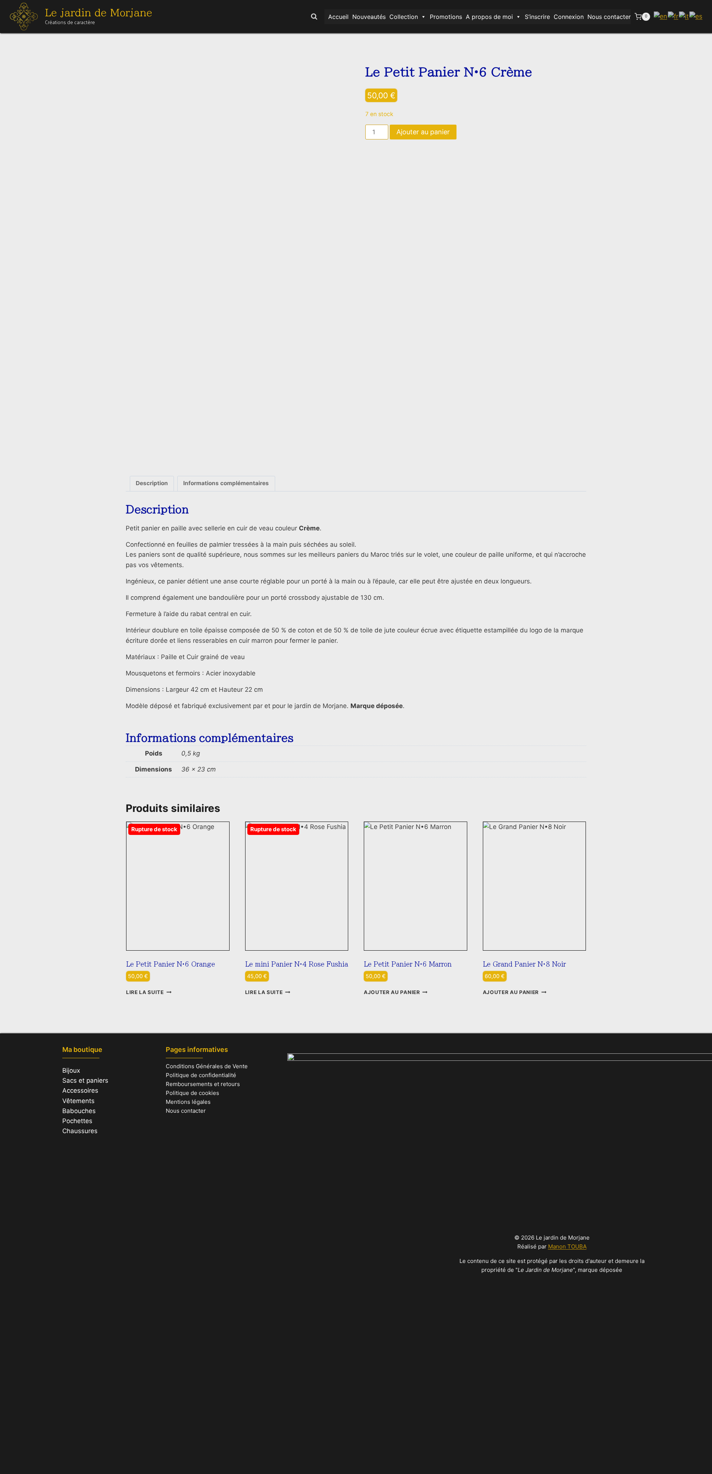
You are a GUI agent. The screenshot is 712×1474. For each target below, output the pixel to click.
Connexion (569, 16)
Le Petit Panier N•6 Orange (170, 964)
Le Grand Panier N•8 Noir (524, 964)
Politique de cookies (192, 1092)
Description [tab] (152, 483)
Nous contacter (609, 16)
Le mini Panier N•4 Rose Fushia (296, 964)
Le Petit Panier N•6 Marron (408, 964)
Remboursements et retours (203, 1084)
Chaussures (80, 1131)
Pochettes (77, 1121)
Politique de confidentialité (201, 1075)
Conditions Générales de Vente (207, 1066)
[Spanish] (696, 16)
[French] (673, 16)
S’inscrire (537, 16)
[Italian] (684, 16)
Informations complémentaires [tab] (226, 483)
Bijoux (71, 1070)
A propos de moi (489, 16)
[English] (661, 16)
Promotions (446, 16)
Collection (403, 16)
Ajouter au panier (423, 132)
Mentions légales (188, 1101)
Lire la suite (145, 992)
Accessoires (80, 1090)
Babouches (79, 1111)
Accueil (338, 16)
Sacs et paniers (85, 1080)
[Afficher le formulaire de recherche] (314, 16)
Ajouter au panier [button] (392, 992)
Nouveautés (369, 16)
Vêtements (78, 1101)
